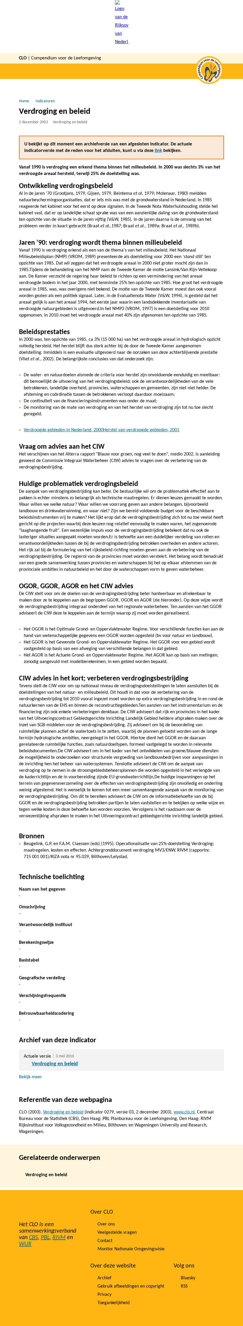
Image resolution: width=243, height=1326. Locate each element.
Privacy (104, 1294)
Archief (104, 1278)
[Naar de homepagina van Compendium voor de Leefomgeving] (121, 26)
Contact (104, 1241)
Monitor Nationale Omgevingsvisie (130, 1249)
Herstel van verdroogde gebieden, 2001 (141, 430)
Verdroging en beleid (55, 1064)
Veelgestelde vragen (117, 1232)
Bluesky (188, 1278)
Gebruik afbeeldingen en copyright (130, 1286)
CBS (33, 1238)
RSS (184, 1286)
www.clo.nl (184, 1112)
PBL (45, 1238)
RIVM (58, 1238)
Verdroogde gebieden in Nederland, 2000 (63, 430)
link (158, 150)
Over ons (106, 1224)
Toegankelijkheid (113, 1303)
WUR (25, 1244)
